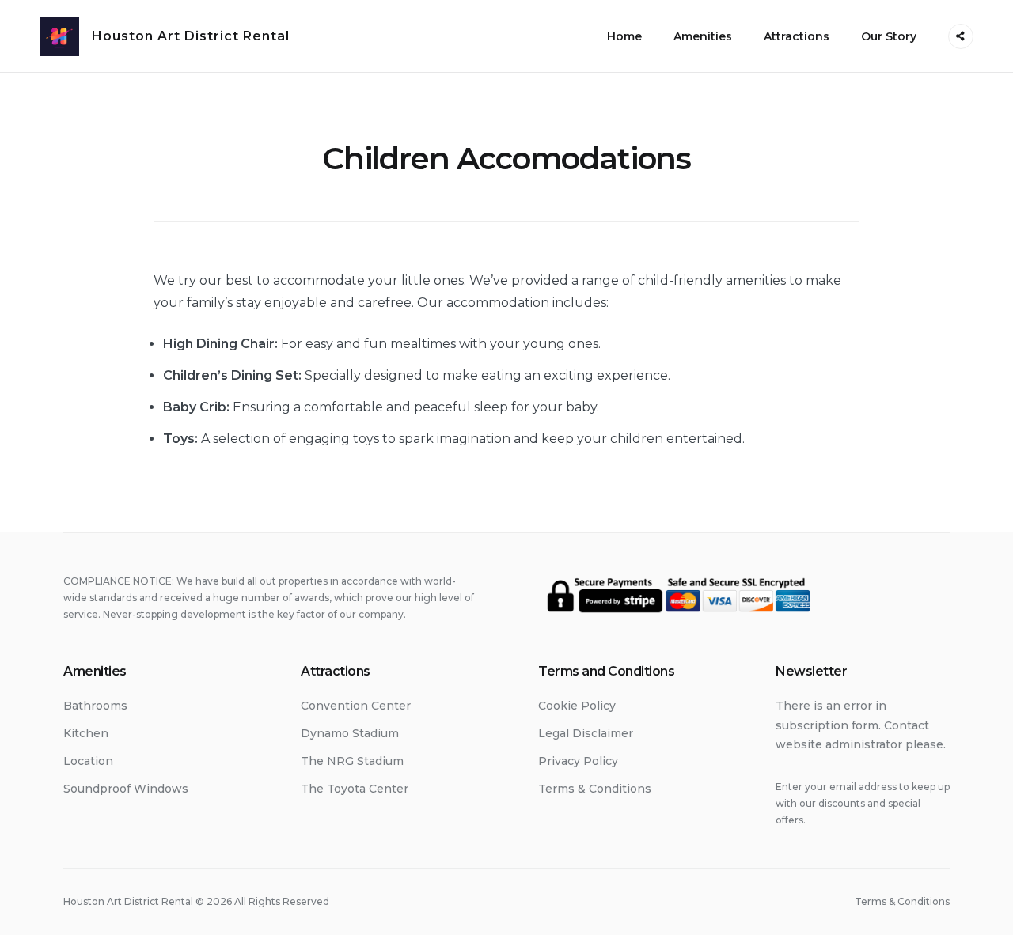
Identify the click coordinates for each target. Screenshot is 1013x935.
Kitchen (85, 733)
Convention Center (356, 705)
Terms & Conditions (594, 789)
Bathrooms (95, 705)
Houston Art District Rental (191, 36)
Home (624, 36)
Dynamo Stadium (350, 733)
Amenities (702, 36)
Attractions (796, 36)
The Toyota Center (354, 789)
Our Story (888, 36)
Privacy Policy (578, 761)
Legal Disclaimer (585, 733)
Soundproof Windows (125, 789)
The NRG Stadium (352, 761)
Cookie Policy (577, 705)
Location (88, 761)
